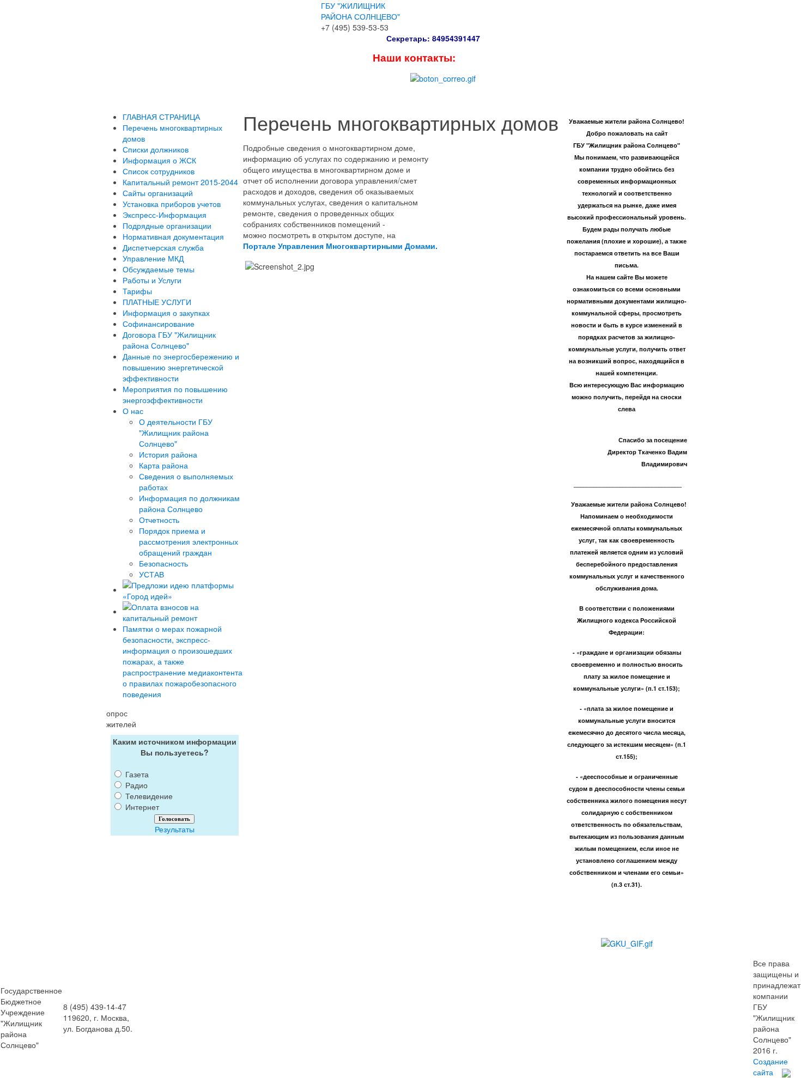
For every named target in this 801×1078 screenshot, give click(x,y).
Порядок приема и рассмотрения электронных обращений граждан (188, 541)
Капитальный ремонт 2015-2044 (180, 181)
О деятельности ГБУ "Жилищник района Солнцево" (176, 432)
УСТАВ (151, 574)
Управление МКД (153, 258)
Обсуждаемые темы (159, 269)
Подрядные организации (167, 225)
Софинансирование (159, 323)
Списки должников (156, 149)
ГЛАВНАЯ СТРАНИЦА (161, 116)
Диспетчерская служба (163, 247)
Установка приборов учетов (172, 203)
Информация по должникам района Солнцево (189, 503)
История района (168, 454)
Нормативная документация (173, 236)
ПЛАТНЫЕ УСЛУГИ (157, 301)
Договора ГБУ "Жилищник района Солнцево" (169, 340)
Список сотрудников (159, 171)
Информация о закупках (166, 312)
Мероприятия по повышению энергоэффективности (175, 394)
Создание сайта (770, 1066)
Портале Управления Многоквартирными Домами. (340, 245)
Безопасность (163, 563)
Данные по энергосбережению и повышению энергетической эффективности (181, 367)
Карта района (163, 465)
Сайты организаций (158, 192)
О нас (133, 410)
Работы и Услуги (152, 280)
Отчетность (159, 519)
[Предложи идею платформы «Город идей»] (183, 589)
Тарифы (137, 290)
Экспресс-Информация (165, 214)
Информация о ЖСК (159, 160)
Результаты (175, 829)
